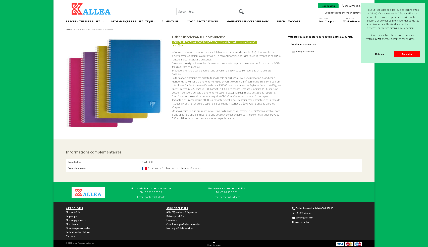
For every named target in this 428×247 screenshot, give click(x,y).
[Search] (241, 11)
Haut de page (214, 245)
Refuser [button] (379, 54)
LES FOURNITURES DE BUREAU (83, 21)
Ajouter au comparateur (303, 43)
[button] (366, 46)
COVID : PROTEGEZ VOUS (203, 21)
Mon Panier (353, 21)
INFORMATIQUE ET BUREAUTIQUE (132, 21)
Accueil (69, 29)
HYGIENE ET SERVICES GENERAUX (248, 21)
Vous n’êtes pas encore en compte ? (343, 13)
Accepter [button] (407, 54)
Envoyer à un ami (305, 51)
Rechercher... (186, 12)
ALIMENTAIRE (170, 21)
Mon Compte (326, 21)
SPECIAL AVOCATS (288, 21)
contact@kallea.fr (155, 196)
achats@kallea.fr (230, 196)
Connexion (328, 5)
